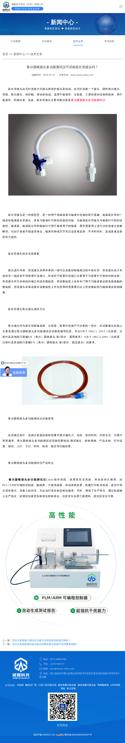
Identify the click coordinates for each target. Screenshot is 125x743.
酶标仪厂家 (31, 685)
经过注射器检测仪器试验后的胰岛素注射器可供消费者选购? (44, 644)
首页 (5, 54)
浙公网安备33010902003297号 (76, 734)
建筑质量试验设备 (67, 685)
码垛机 (20, 685)
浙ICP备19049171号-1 (45, 734)
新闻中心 (19, 54)
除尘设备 (71, 688)
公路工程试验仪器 (47, 685)
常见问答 (109, 41)
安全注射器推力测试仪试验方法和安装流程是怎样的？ (41, 640)
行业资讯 (47, 41)
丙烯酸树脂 (103, 685)
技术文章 (78, 41)
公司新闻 (16, 41)
